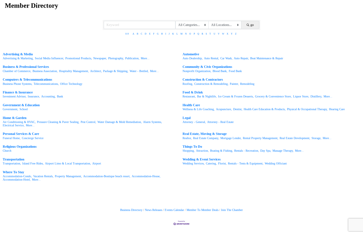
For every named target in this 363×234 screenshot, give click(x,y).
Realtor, (187, 138)
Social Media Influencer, (49, 58)
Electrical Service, (14, 125)
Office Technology (71, 83)
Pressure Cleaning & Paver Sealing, (58, 122)
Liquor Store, (301, 96)
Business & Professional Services (26, 67)
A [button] (133, 33)
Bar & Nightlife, (207, 96)
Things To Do (192, 146)
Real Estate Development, (295, 138)
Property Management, (68, 176)
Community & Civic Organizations (207, 67)
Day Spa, (265, 150)
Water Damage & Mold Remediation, (119, 122)
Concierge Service (32, 138)
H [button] (162, 33)
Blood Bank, (220, 71)
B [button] (137, 33)
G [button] (158, 33)
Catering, (211, 163)
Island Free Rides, (33, 163)
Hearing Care (337, 109)
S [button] (206, 33)
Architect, (96, 71)
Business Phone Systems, (17, 83)
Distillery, (316, 96)
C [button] (141, 33)
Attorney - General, (194, 122)
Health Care (191, 105)
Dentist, (237, 109)
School (24, 109)
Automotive (191, 54)
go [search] (252, 25)
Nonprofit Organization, (197, 71)
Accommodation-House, (146, 176)
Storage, (316, 138)
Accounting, (48, 96)
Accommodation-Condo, (17, 176)
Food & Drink (193, 92)
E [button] (150, 33)
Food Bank (235, 71)
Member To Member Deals (202, 210)
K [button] (173, 33)
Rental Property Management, (260, 138)
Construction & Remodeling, (211, 83)
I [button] (165, 33)
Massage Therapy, (283, 150)
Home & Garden (14, 118)
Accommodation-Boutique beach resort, (106, 176)
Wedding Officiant (276, 163)
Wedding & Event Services (202, 159)
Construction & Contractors (203, 79)
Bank (60, 96)
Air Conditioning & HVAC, (19, 122)
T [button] (210, 33)
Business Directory (131, 210)
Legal (187, 118)
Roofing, (188, 83)
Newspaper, (100, 58)
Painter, (234, 83)
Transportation (13, 159)
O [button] (190, 33)
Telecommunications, (46, 83)
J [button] (169, 33)
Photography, (116, 58)
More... (145, 58)
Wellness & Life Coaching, (199, 109)
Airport (96, 163)
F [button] (153, 33)
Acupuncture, (224, 109)
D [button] (145, 33)
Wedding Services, (194, 163)
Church (7, 150)
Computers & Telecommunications (27, 79)
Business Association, (45, 71)
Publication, (132, 58)
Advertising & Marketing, (18, 58)
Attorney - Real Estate (220, 122)
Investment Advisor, (14, 96)
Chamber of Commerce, (17, 71)
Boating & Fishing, (221, 150)
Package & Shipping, (115, 71)
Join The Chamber (232, 210)
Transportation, (12, 163)
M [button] (181, 33)
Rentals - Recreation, (246, 150)
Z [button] (236, 33)
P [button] (194, 33)
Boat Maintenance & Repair (266, 58)
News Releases (153, 210)
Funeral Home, (12, 138)
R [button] (202, 33)
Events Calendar (174, 210)
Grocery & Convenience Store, (273, 96)
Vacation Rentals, (43, 176)
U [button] (214, 33)
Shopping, (189, 150)
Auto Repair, (241, 58)
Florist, (222, 163)
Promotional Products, (78, 58)
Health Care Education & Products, (265, 109)
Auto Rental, (211, 58)
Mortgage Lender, (231, 138)
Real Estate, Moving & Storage (205, 134)
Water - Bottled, (139, 71)
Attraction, (202, 150)
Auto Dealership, (193, 58)
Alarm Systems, (152, 122)
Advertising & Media (18, 54)
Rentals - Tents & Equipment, (245, 163)
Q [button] (198, 33)
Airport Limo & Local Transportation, (68, 163)
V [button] (219, 33)
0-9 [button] (127, 33)
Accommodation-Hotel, (17, 179)
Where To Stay (13, 172)
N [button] (186, 33)
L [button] (177, 33)
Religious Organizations (20, 146)
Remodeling (247, 83)
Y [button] (232, 33)
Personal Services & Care (21, 134)
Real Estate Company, (206, 138)
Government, (10, 109)
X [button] (227, 33)
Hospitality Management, (74, 71)
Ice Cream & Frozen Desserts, (236, 96)
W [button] (223, 33)
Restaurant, (189, 96)
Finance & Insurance (18, 92)
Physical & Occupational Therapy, (307, 109)
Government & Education (21, 105)
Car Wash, (226, 58)
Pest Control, (88, 122)
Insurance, (34, 96)
